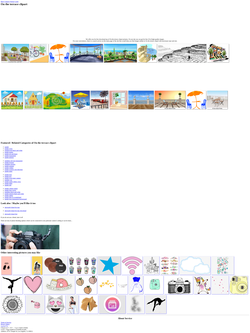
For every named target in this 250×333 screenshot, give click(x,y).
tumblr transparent (10, 156)
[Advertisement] (125, 22)
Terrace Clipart (162, 59)
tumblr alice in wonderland (13, 197)
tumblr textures (9, 162)
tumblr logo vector (10, 190)
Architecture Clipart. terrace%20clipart (213, 58)
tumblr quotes (9, 152)
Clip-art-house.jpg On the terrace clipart (31, 105)
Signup (12, 1)
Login (16, 1)
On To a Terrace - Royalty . (117, 106)
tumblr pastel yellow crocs (13, 182)
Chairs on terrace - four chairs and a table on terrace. (217, 105)
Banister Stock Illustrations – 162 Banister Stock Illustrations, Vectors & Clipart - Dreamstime (140, 105)
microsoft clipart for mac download (15, 211)
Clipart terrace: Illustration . (9, 106)
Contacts (7, 1)
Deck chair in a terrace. (161, 106)
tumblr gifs (8, 185)
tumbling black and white (12, 192)
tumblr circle (8, 149)
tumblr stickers (9, 157)
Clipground (10, 327)
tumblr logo (8, 175)
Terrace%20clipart (192, 106)
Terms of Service (6, 322)
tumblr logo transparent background (16, 199)
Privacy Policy (5, 324)
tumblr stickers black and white (14, 194)
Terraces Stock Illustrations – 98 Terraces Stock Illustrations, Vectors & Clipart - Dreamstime (55, 105)
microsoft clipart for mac (12, 207)
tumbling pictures (10, 164)
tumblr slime (8, 183)
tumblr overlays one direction (14, 169)
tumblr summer (9, 166)
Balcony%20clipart (143, 59)
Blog (2, 1)
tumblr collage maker (11, 188)
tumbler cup (8, 180)
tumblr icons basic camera (13, 178)
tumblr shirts (8, 171)
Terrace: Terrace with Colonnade (80, 59)
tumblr (7, 147)
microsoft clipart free (11, 214)
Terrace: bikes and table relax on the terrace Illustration (38, 58)
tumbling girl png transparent (13, 161)
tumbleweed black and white (13, 150)
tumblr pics (8, 176)
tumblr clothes (9, 168)
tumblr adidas (9, 195)
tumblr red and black (11, 154)
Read (2, 224)
